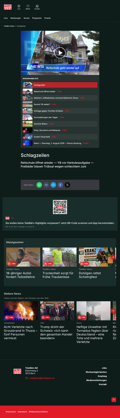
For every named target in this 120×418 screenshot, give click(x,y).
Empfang (102, 376)
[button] (46, 185)
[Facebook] (60, 185)
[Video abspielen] (60, 53)
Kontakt (103, 384)
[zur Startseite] (7, 7)
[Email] (53, 185)
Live (6, 18)
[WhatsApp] (39, 185)
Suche (26, 18)
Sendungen (15, 18)
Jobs (104, 368)
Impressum (22, 412)
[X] (67, 185)
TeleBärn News (9, 26)
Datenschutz (11, 412)
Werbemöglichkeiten (96, 372)
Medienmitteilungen (96, 380)
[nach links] (7, 257)
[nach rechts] (113, 257)
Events (47, 18)
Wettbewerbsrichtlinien (38, 412)
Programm (37, 18)
